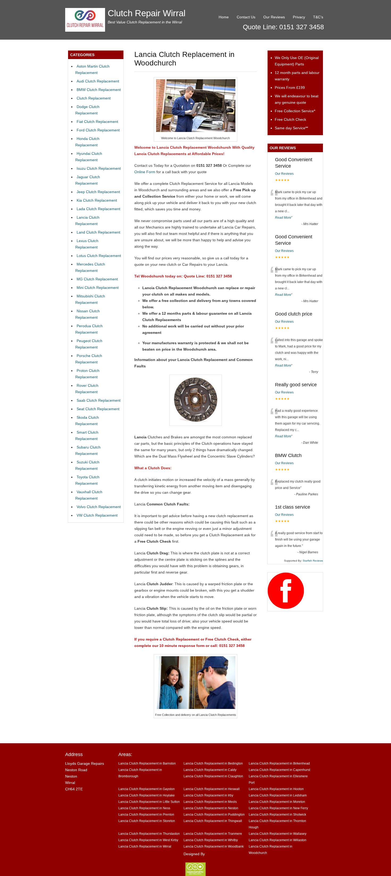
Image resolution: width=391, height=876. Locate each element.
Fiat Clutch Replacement (97, 121)
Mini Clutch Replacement (98, 287)
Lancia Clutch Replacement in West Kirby (148, 840)
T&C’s (318, 17)
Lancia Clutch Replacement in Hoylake (146, 795)
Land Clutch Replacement (98, 232)
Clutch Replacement (94, 98)
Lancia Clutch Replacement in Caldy (210, 769)
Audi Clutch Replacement (98, 81)
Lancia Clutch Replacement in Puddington (214, 814)
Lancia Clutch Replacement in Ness (144, 808)
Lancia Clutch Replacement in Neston (211, 808)
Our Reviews (274, 17)
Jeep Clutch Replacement (98, 192)
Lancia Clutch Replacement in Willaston (277, 840)
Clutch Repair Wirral (146, 13)
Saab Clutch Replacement (98, 400)
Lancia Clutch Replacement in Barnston (147, 763)
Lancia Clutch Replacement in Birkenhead (279, 763)
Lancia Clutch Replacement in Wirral (144, 846)
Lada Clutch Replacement (98, 209)
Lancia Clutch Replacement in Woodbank (214, 846)
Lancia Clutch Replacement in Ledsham (278, 795)
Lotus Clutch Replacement (99, 256)
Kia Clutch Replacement (97, 200)
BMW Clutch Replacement (99, 90)
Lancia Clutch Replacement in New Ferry (278, 808)
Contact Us (246, 17)
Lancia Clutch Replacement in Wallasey (277, 833)
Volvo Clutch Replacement (99, 507)
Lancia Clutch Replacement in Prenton (146, 814)
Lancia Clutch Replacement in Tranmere (213, 833)
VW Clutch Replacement (97, 515)
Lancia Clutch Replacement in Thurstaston (149, 833)
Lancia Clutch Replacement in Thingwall (213, 821)
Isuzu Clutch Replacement (99, 168)
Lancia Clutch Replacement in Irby (208, 795)
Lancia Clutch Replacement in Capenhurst (279, 769)
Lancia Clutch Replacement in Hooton (276, 789)
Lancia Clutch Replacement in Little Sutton (149, 801)
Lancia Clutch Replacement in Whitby (211, 840)
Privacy (299, 17)
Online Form (144, 172)
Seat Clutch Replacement (98, 409)
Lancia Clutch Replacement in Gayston (146, 789)
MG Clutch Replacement (97, 279)
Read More (283, 217)
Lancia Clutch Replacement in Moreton (277, 801)
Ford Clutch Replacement (98, 130)
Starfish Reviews (313, 560)
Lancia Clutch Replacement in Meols (210, 801)
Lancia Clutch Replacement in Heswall (212, 789)
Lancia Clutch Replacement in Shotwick (277, 814)
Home (224, 17)
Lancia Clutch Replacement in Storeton (146, 821)
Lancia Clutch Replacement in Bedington (213, 763)
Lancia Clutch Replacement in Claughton (213, 776)
